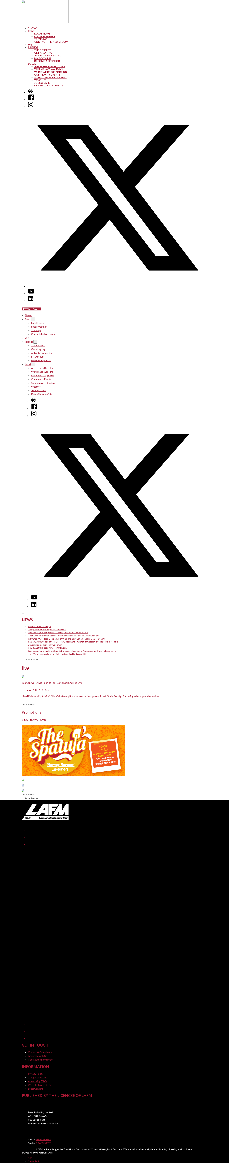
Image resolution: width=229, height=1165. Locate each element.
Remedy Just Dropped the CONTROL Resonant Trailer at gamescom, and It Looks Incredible (73, 641)
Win (30, 44)
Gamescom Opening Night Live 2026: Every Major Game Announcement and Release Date (72, 651)
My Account (42, 58)
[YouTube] (31, 293)
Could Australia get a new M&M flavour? (47, 647)
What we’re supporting (50, 71)
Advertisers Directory (49, 66)
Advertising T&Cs (37, 1081)
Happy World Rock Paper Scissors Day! (47, 629)
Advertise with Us (37, 1055)
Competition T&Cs (38, 1077)
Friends (33, 47)
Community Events (47, 74)
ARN (30, 1158)
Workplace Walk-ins (48, 69)
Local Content (35, 1088)
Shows (33, 28)
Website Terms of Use (40, 1084)
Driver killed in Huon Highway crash (45, 644)
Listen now (29, 308)
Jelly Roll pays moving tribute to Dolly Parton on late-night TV (58, 632)
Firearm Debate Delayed (39, 626)
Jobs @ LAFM (42, 82)
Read (31, 30)
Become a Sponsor (47, 60)
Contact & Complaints (40, 1052)
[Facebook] (31, 99)
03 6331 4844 (43, 1139)
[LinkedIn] (30, 300)
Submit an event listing (50, 77)
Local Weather (44, 36)
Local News (42, 33)
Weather (40, 80)
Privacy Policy (35, 1073)
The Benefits (42, 50)
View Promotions (34, 719)
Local (32, 63)
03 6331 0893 (43, 1143)
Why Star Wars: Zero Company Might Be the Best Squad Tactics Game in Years (66, 638)
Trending (40, 38)
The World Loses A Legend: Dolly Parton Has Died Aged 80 (57, 654)
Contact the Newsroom (51, 41)
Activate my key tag (47, 55)
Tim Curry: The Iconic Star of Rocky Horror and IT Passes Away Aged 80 (63, 635)
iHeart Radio (34, 1161)
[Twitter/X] (117, 286)
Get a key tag (43, 52)
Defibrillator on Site (49, 85)
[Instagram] (30, 106)
